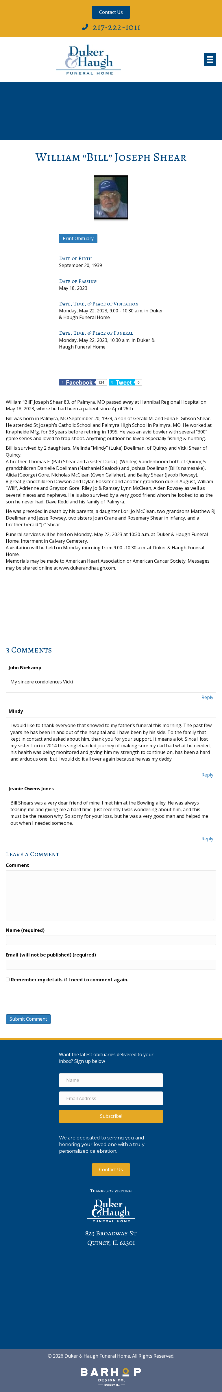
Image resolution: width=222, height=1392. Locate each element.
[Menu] (210, 59)
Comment (17, 865)
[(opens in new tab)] (111, 1377)
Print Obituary (78, 238)
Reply (207, 697)
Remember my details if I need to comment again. (69, 979)
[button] (111, 1116)
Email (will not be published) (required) (51, 955)
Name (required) (25, 930)
